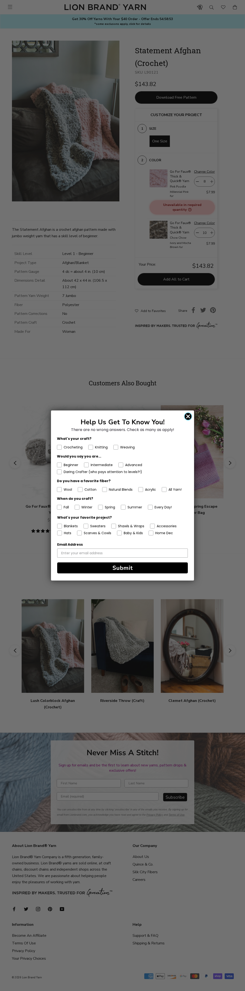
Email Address (70, 544)
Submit (122, 568)
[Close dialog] (188, 416)
